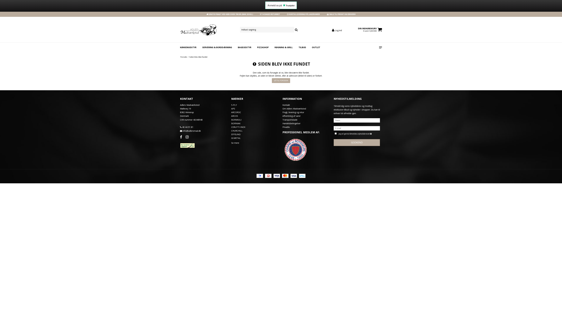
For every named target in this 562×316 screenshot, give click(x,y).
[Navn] (357, 120)
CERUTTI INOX (238, 127)
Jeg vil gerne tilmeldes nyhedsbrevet (354, 133)
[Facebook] (181, 136)
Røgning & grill (284, 47)
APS (233, 108)
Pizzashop (263, 47)
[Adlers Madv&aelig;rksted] (195, 30)
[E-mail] (357, 128)
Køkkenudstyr (188, 47)
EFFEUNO (236, 134)
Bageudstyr (244, 47)
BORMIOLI (236, 119)
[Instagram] (187, 136)
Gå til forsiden (281, 80)
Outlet (316, 47)
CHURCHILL (237, 130)
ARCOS (234, 116)
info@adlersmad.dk (192, 130)
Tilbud (302, 47)
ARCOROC (236, 112)
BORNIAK (235, 123)
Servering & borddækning (217, 47)
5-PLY (234, 105)
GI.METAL (236, 138)
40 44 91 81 (187, 127)
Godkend (357, 142)
